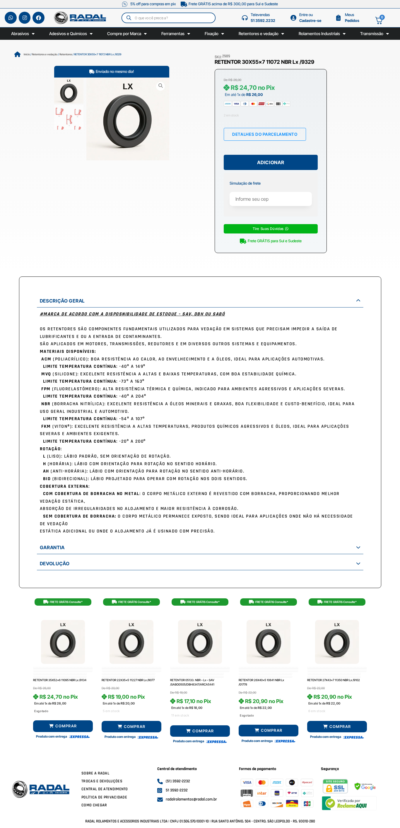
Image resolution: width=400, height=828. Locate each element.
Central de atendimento (104, 789)
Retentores (65, 54)
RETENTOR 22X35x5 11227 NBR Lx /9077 (128, 680)
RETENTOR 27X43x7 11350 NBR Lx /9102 (333, 680)
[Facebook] (39, 18)
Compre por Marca (124, 33)
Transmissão (371, 33)
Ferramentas (172, 33)
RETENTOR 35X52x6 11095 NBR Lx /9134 (59, 680)
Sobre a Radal (95, 773)
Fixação (211, 33)
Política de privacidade (104, 797)
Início (27, 54)
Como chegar (94, 805)
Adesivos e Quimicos (68, 33)
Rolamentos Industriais (319, 33)
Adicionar (270, 162)
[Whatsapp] (11, 18)
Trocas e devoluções (101, 781)
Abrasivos (20, 33)
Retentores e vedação (258, 33)
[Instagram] (25, 18)
